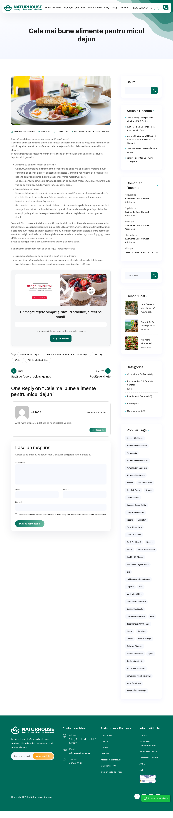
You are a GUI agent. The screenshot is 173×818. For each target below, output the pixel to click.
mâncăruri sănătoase (136, 601)
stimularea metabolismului (139, 676)
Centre (104, 741)
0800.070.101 (76, 763)
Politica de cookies (149, 751)
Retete (130, 403)
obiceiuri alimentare (136, 616)
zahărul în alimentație (136, 690)
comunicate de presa (138, 374)
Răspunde (99, 430)
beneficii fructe (133, 490)
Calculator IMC (108, 765)
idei (128, 572)
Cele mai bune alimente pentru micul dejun (67, 354)
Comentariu (21, 462)
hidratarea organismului (138, 564)
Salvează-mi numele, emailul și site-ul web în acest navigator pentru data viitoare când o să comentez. (61, 514)
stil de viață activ (135, 661)
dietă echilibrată (134, 542)
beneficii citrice (145, 482)
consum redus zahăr (136, 505)
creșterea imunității (135, 512)
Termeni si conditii (148, 757)
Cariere (105, 747)
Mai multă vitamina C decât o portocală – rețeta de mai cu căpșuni (141, 139)
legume (130, 586)
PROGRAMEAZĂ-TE (142, 7)
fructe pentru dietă (146, 549)
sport (150, 653)
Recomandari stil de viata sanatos (91, 131)
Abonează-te (43, 756)
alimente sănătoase (136, 475)
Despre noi (106, 735)
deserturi (142, 520)
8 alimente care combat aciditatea (137, 200)
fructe (129, 549)
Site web (19, 502)
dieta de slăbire (134, 534)
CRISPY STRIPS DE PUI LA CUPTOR (141, 252)
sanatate (142, 631)
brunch (149, 490)
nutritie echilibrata (135, 609)
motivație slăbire (134, 594)
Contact (124, 7)
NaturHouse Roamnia (24, 131)
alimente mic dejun (29, 354)
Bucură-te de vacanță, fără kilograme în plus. (141, 128)
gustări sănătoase (135, 557)
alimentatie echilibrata (137, 445)
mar (140, 586)
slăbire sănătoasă (135, 653)
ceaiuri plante (133, 497)
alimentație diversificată (137, 460)
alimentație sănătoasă (137, 468)
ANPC (142, 763)
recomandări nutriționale (138, 624)
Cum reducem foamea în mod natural (142, 150)
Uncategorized (134, 411)
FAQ (106, 7)
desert (130, 520)
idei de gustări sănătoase (138, 579)
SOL (141, 769)
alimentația (132, 453)
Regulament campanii (138, 396)
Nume (18, 489)
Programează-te (61, 338)
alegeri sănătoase (135, 438)
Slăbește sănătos (73, 7)
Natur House (52, 7)
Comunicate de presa (111, 771)
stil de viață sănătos (38, 360)
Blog (114, 7)
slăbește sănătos (134, 646)
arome (130, 482)
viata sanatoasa (134, 683)
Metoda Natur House (111, 759)
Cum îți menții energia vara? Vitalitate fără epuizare (140, 119)
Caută (131, 82)
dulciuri (150, 542)
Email (66, 489)
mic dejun (99, 354)
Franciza (105, 753)
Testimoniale (95, 7)
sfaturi (18, 360)
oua (152, 616)
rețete (129, 631)
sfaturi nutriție (144, 638)
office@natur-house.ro (81, 753)
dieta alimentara (134, 527)
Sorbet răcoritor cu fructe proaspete (140, 159)
